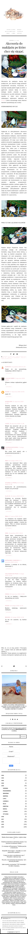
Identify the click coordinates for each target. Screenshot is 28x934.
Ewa (6, 533)
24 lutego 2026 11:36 (17, 617)
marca (5, 809)
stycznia (5, 814)
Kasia (7, 391)
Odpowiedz (9, 373)
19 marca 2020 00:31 (17, 496)
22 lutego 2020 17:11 (15, 460)
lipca (4, 798)
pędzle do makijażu (6, 358)
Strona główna (11, 29)
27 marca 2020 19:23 (15, 516)
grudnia (5, 788)
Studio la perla (11, 482)
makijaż (23, 357)
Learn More (11, 932)
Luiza (7, 423)
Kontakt (19, 33)
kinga (7, 594)
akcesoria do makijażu (9, 356)
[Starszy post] (26, 666)
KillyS (3, 100)
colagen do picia (12, 573)
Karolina (8, 401)
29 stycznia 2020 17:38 (17, 423)
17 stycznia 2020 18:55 (17, 391)
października (7, 790)
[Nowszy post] (1, 666)
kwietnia (5, 806)
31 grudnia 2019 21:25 (18, 366)
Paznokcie (20, 31)
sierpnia (5, 796)
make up (4, 357)
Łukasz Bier (10, 378)
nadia (7, 605)
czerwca (5, 801)
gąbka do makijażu (21, 356)
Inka (7, 460)
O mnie (14, 33)
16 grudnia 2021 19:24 (16, 533)
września (6, 793)
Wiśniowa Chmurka (12, 560)
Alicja (7, 496)
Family (8, 33)
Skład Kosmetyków (10, 31)
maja (4, 803)
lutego (5, 811)
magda (7, 617)
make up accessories (14, 357)
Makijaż (19, 29)
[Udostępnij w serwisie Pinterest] (17, 355)
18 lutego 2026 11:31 (16, 605)
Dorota (8, 366)
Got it (17, 932)
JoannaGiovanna (11, 447)
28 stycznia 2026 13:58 (17, 594)
